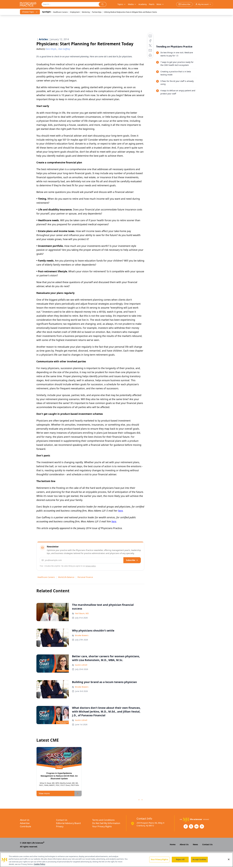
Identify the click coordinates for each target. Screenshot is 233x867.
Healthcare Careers (60, 12)
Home (172, 844)
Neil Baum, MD (82, 613)
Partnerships (97, 12)
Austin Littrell (81, 665)
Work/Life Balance (66, 577)
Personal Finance (85, 577)
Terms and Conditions (103, 819)
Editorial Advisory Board (68, 823)
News (195, 844)
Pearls (151, 4)
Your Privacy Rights (102, 826)
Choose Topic (28, 12)
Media (131, 4)
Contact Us (61, 819)
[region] (116, 859)
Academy (142, 4)
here (120, 510)
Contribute (25, 826)
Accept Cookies (199, 859)
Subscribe (130, 560)
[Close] (229, 859)
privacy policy (91, 566)
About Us (24, 819)
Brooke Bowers (81, 635)
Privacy (59, 826)
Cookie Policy (39, 864)
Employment (75, 12)
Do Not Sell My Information (106, 823)
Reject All (180, 859)
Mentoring (86, 12)
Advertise (25, 823)
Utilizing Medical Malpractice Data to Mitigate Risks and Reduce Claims (130, 12)
